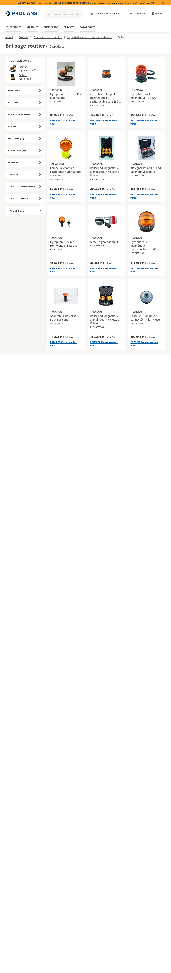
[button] (63, 14)
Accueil (9, 37)
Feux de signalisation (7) (27, 68)
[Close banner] (163, 2)
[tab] (13, 27)
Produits (23, 37)
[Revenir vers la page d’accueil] (21, 13)
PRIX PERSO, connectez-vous (63, 122)
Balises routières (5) (25, 77)
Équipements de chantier (48, 37)
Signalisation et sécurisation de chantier (89, 37)
